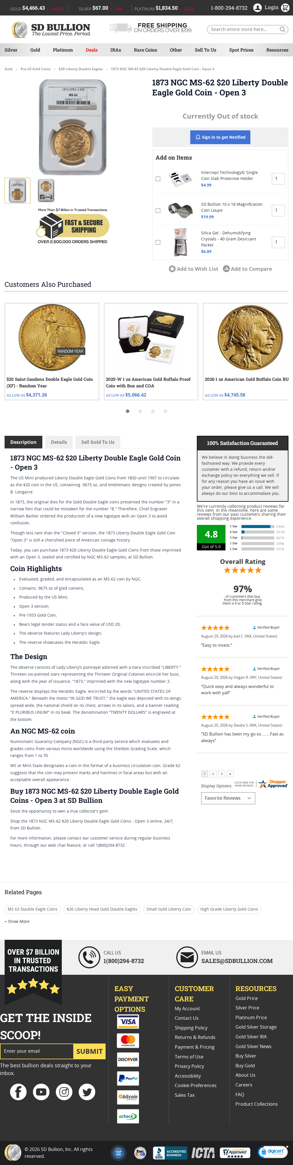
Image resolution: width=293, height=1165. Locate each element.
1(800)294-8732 (124, 960)
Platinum (63, 50)
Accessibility (188, 1076)
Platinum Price (251, 1017)
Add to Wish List (197, 268)
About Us (245, 1075)
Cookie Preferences (196, 1085)
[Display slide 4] (165, 411)
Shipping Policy (191, 1028)
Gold (35, 50)
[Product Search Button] (282, 29)
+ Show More (17, 922)
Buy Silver (245, 1056)
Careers (243, 1085)
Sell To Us (205, 50)
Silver (11, 50)
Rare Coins (145, 50)
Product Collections (256, 1104)
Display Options (216, 786)
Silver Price (247, 1008)
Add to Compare (251, 268)
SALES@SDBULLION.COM (237, 960)
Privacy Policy (189, 1066)
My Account (187, 1009)
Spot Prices (241, 50)
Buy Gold (245, 1066)
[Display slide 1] (127, 411)
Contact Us (187, 1018)
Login (272, 7)
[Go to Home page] (52, 29)
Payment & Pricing (195, 1047)
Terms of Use (189, 1057)
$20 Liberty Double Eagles (81, 69)
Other (176, 50)
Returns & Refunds (195, 1037)
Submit (89, 1051)
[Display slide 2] (140, 411)
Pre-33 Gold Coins (36, 69)
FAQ (239, 1095)
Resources (277, 50)
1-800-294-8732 (229, 7)
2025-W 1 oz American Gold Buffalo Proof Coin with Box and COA (148, 382)
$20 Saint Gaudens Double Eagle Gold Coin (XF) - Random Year (50, 382)
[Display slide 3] (152, 411)
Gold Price (246, 998)
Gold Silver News (253, 1046)
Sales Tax (185, 1095)
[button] (72, 127)
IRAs (115, 50)
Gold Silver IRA (251, 1037)
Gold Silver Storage (256, 1027)
